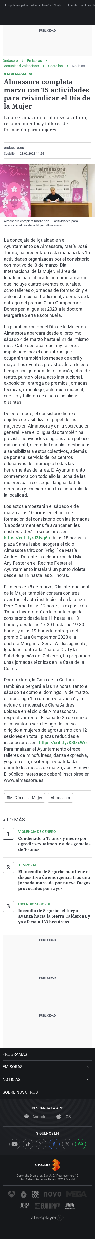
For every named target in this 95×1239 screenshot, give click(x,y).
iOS (67, 1116)
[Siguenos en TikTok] (28, 1144)
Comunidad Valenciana (21, 66)
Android (38, 1116)
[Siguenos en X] (67, 1144)
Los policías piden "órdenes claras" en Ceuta (33, 5)
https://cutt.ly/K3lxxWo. (63, 742)
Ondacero (10, 61)
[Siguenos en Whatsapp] (80, 1144)
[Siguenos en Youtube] (14, 1144)
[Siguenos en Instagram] (41, 1144)
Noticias (78, 66)
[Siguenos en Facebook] (54, 1144)
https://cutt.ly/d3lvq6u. (27, 537)
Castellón (55, 66)
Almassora (60, 797)
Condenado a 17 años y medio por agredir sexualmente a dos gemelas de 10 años (54, 844)
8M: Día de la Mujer (24, 797)
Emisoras (34, 61)
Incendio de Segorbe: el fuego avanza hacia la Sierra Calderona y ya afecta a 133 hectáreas (54, 916)
